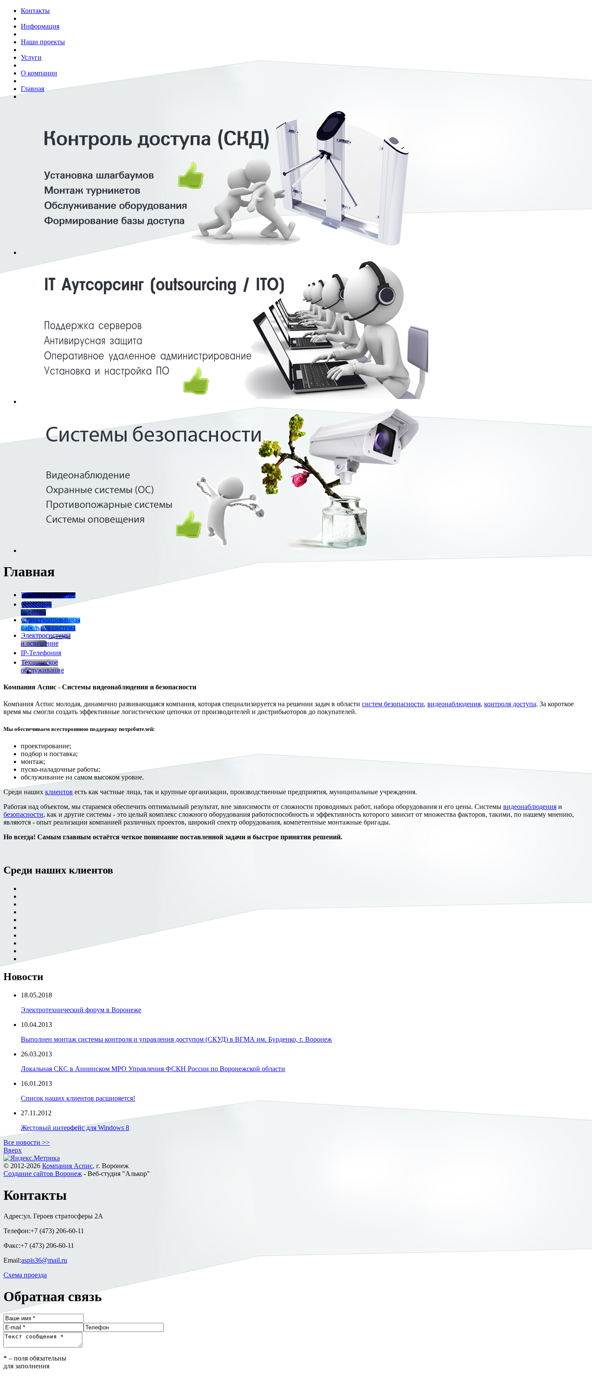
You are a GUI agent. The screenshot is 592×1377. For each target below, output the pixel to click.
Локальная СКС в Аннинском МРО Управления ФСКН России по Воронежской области (153, 1068)
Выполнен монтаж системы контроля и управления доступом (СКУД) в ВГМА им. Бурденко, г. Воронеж (176, 1039)
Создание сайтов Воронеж (42, 1173)
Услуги (31, 57)
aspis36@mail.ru (44, 1260)
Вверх (12, 1150)
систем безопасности (393, 704)
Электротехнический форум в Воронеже (81, 1009)
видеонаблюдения (454, 704)
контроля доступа (510, 704)
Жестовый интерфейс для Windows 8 (75, 1127)
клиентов (59, 792)
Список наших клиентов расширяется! (78, 1098)
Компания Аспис (67, 1165)
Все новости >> (26, 1142)
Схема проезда (25, 1275)
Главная (32, 88)
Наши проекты (43, 41)
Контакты (35, 10)
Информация (40, 26)
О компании (39, 73)
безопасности (23, 814)
